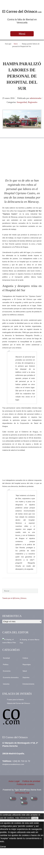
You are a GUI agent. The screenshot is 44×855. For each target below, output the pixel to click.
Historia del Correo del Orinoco (18, 703)
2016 (12, 98)
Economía (6, 671)
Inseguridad (22, 102)
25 (3, 98)
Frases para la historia (15, 699)
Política (5, 664)
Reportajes (27, 664)
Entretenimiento (28, 684)
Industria (6, 684)
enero (7, 98)
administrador (35, 98)
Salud (25, 671)
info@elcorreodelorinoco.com (13, 764)
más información (23, 818)
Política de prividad (31, 781)
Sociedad (6, 658)
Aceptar (34, 818)
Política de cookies (25, 784)
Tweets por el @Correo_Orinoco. (14, 598)
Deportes (26, 677)
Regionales (32, 102)
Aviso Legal (14, 781)
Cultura (25, 658)
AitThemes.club (22, 793)
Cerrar (3, 846)
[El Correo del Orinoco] (22, 11)
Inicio (16, 44)
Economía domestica (10, 677)
